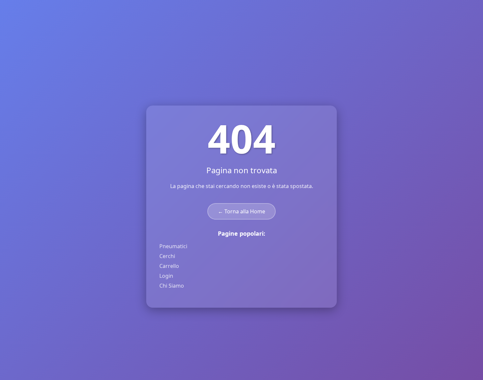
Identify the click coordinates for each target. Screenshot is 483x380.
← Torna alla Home (241, 211)
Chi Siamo (171, 285)
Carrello (169, 266)
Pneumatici (173, 246)
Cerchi (167, 256)
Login (166, 275)
